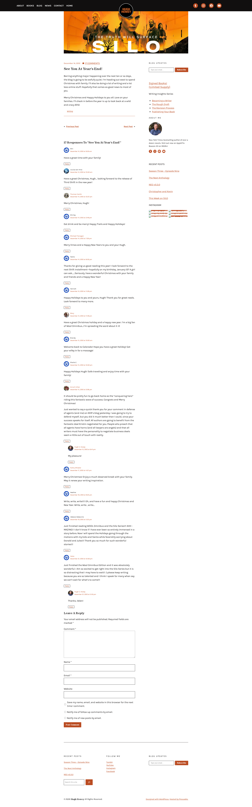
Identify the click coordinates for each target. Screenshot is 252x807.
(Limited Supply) (159, 87)
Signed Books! (158, 83)
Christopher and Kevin (161, 191)
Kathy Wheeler (75, 468)
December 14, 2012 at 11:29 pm (81, 291)
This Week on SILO (158, 198)
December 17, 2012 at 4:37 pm (81, 470)
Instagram (111, 768)
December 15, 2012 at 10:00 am (81, 340)
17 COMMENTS (92, 63)
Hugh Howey (77, 799)
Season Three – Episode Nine (164, 171)
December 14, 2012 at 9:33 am (81, 151)
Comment (70, 628)
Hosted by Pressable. (179, 799)
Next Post (128, 126)
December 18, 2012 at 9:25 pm (81, 495)
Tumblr (109, 762)
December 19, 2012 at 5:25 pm (81, 519)
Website (68, 688)
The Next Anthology (159, 177)
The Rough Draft (160, 104)
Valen (72, 556)
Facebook (110, 771)
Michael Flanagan (77, 236)
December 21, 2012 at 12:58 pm (81, 559)
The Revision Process (163, 108)
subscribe (181, 70)
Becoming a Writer (162, 100)
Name (68, 662)
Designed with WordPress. (157, 799)
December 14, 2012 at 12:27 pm (81, 197)
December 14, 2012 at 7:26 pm (81, 238)
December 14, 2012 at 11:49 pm (81, 316)
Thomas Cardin (76, 194)
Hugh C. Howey (79, 447)
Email (67, 675)
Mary (72, 313)
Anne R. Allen (75, 387)
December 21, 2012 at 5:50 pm (85, 594)
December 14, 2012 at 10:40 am (81, 172)
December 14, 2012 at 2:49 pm (81, 218)
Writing (70, 111)
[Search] (89, 782)
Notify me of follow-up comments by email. (90, 712)
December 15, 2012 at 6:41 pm (85, 449)
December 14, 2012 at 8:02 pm (81, 259)
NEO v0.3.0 (154, 184)
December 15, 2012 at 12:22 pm (81, 365)
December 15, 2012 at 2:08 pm (81, 389)
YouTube (110, 765)
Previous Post (72, 126)
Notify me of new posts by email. (84, 718)
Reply (67, 164)
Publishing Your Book (163, 111)
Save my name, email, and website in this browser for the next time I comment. (100, 704)
